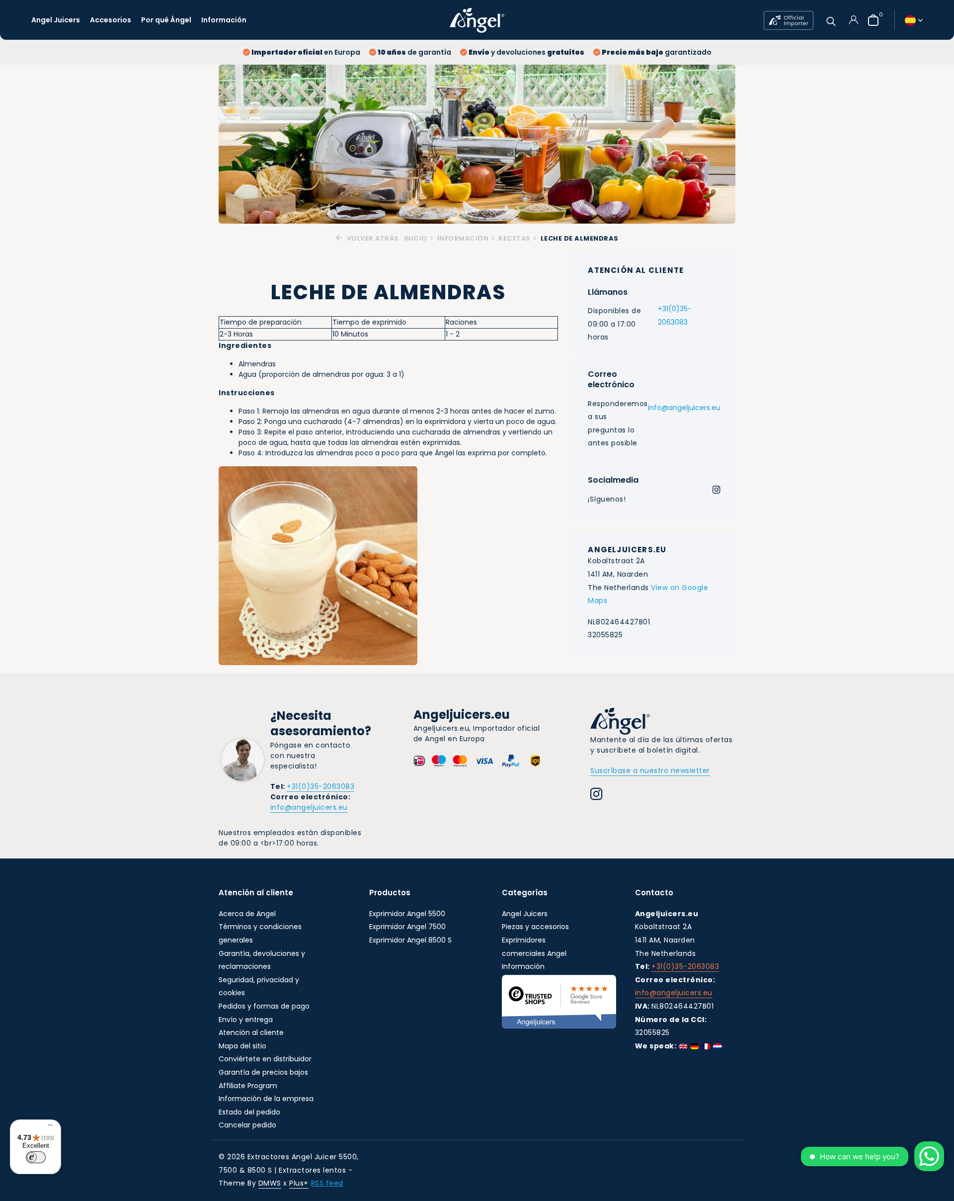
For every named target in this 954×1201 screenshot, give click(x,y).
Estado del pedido (249, 1112)
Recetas (514, 238)
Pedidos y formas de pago (264, 1006)
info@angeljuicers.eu (684, 408)
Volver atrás (372, 238)
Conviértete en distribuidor (265, 1059)
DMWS (269, 1183)
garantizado (657, 52)
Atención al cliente (251, 1032)
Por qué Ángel (166, 20)
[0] (870, 20)
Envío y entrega (246, 1020)
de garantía (414, 52)
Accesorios (110, 20)
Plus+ (299, 1183)
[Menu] (47, 1126)
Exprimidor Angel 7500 (407, 927)
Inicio (415, 238)
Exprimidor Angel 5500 (407, 914)
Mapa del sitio (242, 1046)
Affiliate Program (248, 1086)
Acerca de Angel (247, 914)
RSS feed (327, 1183)
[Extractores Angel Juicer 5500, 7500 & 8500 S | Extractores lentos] (477, 20)
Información (223, 20)
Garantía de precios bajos (263, 1072)
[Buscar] (831, 20)
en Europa (305, 52)
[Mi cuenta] (853, 20)
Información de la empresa (266, 1099)
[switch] (36, 1157)
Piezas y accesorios (535, 927)
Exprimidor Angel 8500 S (410, 940)
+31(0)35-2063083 (675, 315)
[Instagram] (716, 490)
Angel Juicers (55, 20)
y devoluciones (526, 52)
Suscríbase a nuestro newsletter (650, 770)
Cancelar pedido (247, 1125)
